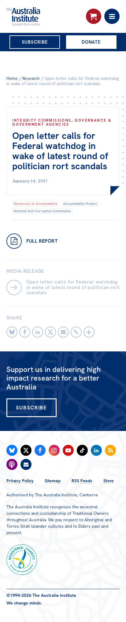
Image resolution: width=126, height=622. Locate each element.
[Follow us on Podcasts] (11, 464)
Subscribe (35, 42)
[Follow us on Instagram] (54, 450)
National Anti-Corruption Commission (42, 211)
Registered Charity (21, 559)
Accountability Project (80, 203)
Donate (91, 42)
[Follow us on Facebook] (40, 450)
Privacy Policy (20, 480)
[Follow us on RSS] (110, 450)
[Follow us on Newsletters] (25, 464)
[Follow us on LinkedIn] (96, 450)
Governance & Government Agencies (61, 122)
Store (108, 480)
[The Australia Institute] (39, 16)
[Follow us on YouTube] (68, 450)
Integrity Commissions (41, 120)
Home (12, 78)
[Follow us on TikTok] (82, 450)
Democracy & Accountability (35, 203)
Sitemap (53, 480)
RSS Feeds (82, 480)
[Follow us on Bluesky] (11, 450)
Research (31, 78)
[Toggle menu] (112, 16)
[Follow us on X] (25, 450)
